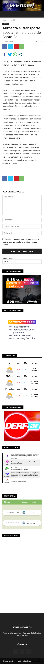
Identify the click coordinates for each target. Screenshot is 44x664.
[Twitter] (10, 46)
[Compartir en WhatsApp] (15, 54)
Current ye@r (8, 258)
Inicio (4, 20)
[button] (4, 14)
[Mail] (22, 652)
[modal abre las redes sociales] (20, 54)
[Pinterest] (16, 46)
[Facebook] (4, 46)
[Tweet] (10, 54)
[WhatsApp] (21, 46)
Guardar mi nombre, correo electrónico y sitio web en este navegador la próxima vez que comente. (21, 242)
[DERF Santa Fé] (22, 5)
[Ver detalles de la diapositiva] (22, 426)
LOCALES (12, 20)
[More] (27, 46)
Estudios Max (36, 661)
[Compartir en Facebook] (4, 54)
